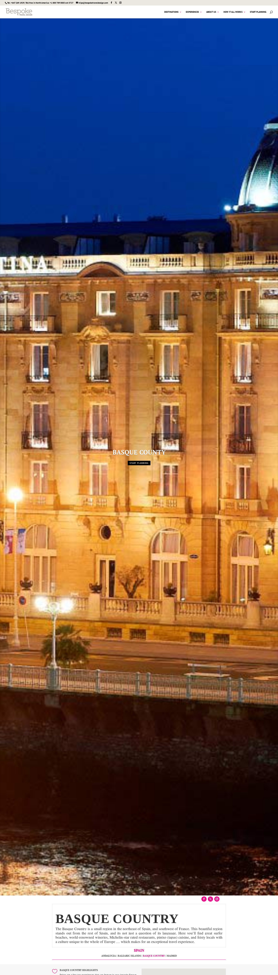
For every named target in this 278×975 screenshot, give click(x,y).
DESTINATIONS (171, 12)
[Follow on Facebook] (204, 899)
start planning (139, 463)
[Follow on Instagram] (216, 899)
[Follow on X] (210, 899)
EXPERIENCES (192, 12)
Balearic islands (129, 955)
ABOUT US (211, 12)
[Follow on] (223, 899)
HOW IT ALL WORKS (232, 12)
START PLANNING (258, 12)
